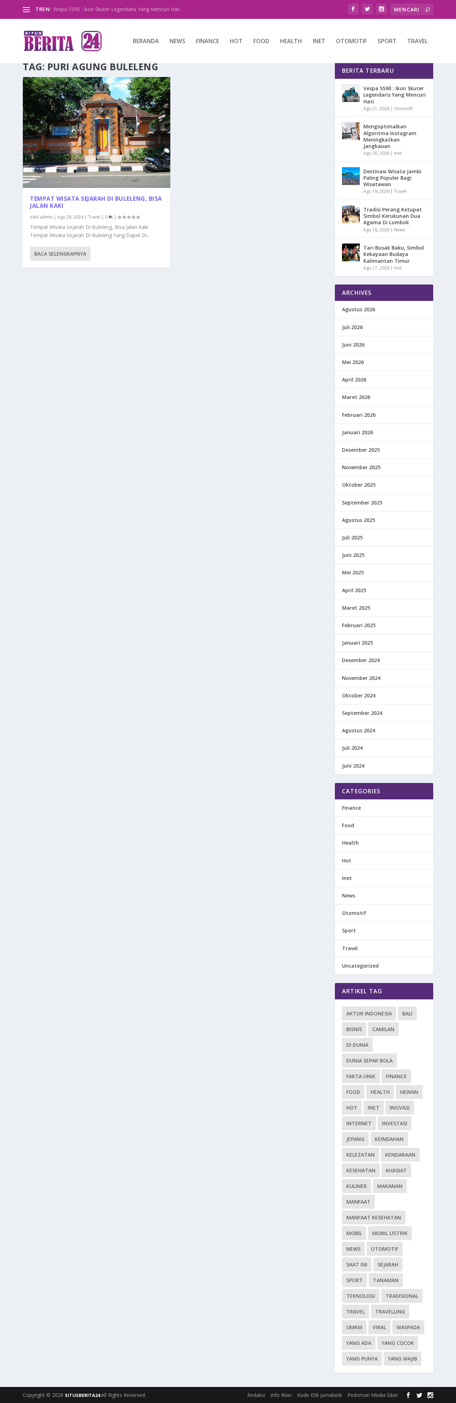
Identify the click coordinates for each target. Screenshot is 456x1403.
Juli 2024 (352, 747)
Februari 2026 (358, 414)
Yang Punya (362, 1358)
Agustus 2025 (358, 520)
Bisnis (354, 1029)
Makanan (390, 1186)
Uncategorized (360, 965)
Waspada (408, 1327)
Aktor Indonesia (369, 1013)
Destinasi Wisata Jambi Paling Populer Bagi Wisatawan (392, 178)
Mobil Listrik (390, 1233)
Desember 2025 (361, 449)
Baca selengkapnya (60, 253)
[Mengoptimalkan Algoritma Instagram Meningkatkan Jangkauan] (351, 131)
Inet (319, 41)
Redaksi (256, 1395)
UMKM (354, 1327)
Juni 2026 (353, 344)
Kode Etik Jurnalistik (319, 1395)
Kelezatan (360, 1154)
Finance (207, 41)
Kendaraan (400, 1154)
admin (46, 217)
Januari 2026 (357, 432)
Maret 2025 (356, 607)
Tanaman (386, 1280)
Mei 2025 (353, 572)
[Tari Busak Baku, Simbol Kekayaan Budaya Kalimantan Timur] (351, 252)
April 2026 (354, 379)
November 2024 (361, 678)
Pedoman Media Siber (372, 1395)
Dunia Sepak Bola (369, 1060)
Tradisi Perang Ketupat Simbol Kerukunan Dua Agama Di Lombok (392, 216)
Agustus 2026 (358, 309)
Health (291, 41)
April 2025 (354, 590)
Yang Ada (358, 1343)
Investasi (394, 1123)
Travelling (390, 1311)
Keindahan (389, 1139)
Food (261, 41)
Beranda (146, 41)
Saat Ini (356, 1264)
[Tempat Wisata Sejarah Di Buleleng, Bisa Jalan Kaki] (96, 132)
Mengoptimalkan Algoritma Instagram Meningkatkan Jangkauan (389, 136)
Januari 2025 (357, 642)
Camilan (383, 1029)
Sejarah (388, 1264)
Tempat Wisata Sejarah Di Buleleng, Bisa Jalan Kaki (96, 202)
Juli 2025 (352, 537)
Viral (379, 1327)
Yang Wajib (402, 1358)
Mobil (354, 1233)
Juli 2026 (352, 327)
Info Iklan (281, 1395)
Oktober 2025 (358, 484)
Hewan (409, 1092)
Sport (387, 41)
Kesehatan (360, 1170)
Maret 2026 (356, 397)
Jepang (355, 1139)
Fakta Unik (360, 1076)
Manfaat (358, 1201)
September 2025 (362, 502)
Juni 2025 (353, 555)
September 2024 (362, 713)
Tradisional (401, 1295)
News (177, 41)
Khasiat (396, 1170)
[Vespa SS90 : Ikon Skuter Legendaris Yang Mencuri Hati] (351, 93)
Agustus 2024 (358, 730)
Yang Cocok (398, 1343)
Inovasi (400, 1107)
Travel (417, 41)
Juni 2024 (353, 765)
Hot (236, 41)
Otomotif (351, 41)
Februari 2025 (358, 625)
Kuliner (356, 1186)
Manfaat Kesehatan (373, 1217)
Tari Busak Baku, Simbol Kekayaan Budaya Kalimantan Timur (393, 254)
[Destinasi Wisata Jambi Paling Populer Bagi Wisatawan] (351, 176)
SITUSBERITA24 (83, 1395)
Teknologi (360, 1295)
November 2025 (361, 467)
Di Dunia (357, 1044)
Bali (407, 1013)
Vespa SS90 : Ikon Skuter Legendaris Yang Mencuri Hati (116, 9)
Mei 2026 (353, 362)
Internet (359, 1123)
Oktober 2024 (358, 695)
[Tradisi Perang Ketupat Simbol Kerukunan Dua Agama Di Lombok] (351, 214)
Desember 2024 (361, 660)
